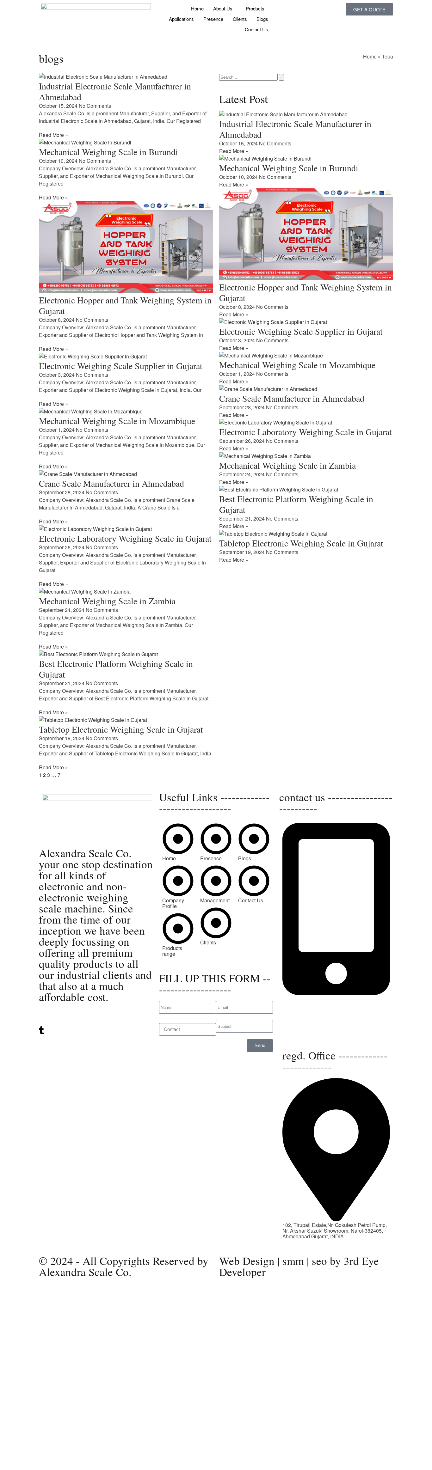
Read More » (53, 134)
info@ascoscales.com (307, 1028)
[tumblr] (96, 1030)
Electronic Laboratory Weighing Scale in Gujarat (125, 538)
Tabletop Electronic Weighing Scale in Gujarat (121, 729)
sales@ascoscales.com (309, 1034)
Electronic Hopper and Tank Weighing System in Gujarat (125, 305)
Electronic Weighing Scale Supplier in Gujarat (120, 366)
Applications (181, 18)
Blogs (262, 18)
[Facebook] (96, 1043)
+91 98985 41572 (302, 1010)
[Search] (281, 77)
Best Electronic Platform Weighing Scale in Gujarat (116, 668)
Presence (213, 18)
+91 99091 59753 (302, 1004)
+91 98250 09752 (302, 998)
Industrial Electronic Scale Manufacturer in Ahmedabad (115, 91)
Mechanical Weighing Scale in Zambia (107, 601)
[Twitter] (96, 1018)
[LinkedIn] (96, 1023)
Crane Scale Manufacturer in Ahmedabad (111, 483)
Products (255, 8)
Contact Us (256, 29)
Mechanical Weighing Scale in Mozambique (117, 421)
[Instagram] (96, 1037)
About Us (222, 8)
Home (197, 8)
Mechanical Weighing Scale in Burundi (108, 152)
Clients (240, 18)
